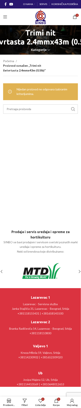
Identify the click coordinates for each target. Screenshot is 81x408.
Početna (8, 61)
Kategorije (39, 49)
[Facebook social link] (5, 4)
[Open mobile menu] (5, 17)
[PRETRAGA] (73, 109)
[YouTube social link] (11, 4)
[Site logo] (40, 16)
